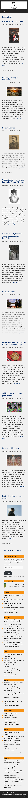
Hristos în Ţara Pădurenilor (13, 21)
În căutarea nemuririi (10, 610)
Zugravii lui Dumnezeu (11, 448)
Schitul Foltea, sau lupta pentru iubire (12, 394)
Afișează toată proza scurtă (11, 724)
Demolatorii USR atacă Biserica (12, 740)
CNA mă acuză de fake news (16, 779)
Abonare (8, 573)
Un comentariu (8, 70)
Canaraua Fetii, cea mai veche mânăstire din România (12, 235)
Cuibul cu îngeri (8, 292)
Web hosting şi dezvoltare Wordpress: (12, 794)
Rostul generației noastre (11, 713)
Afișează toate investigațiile (11, 705)
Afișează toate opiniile (10, 675)
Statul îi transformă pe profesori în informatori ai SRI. (11, 767)
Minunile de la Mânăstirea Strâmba (14, 608)
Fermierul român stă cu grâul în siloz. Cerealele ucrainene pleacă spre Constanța (13, 671)
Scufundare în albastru (10, 720)
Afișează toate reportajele (11, 612)
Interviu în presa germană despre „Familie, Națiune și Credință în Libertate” (13, 638)
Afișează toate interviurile (11, 646)
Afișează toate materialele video (13, 753)
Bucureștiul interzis (9, 658)
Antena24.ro (7, 786)
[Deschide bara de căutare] (25, 11)
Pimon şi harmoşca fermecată (10, 78)
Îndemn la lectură (9, 715)
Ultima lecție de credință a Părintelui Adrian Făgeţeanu (13, 181)
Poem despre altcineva (10, 718)
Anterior (5, 550)
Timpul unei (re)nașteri (10, 722)
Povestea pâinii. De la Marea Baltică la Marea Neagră (14, 343)
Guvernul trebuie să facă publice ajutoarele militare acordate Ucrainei (13, 744)
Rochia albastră (8, 128)
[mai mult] (20, 118)
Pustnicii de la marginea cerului (12, 497)
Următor (20, 550)
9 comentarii (8, 172)
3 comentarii (8, 543)
